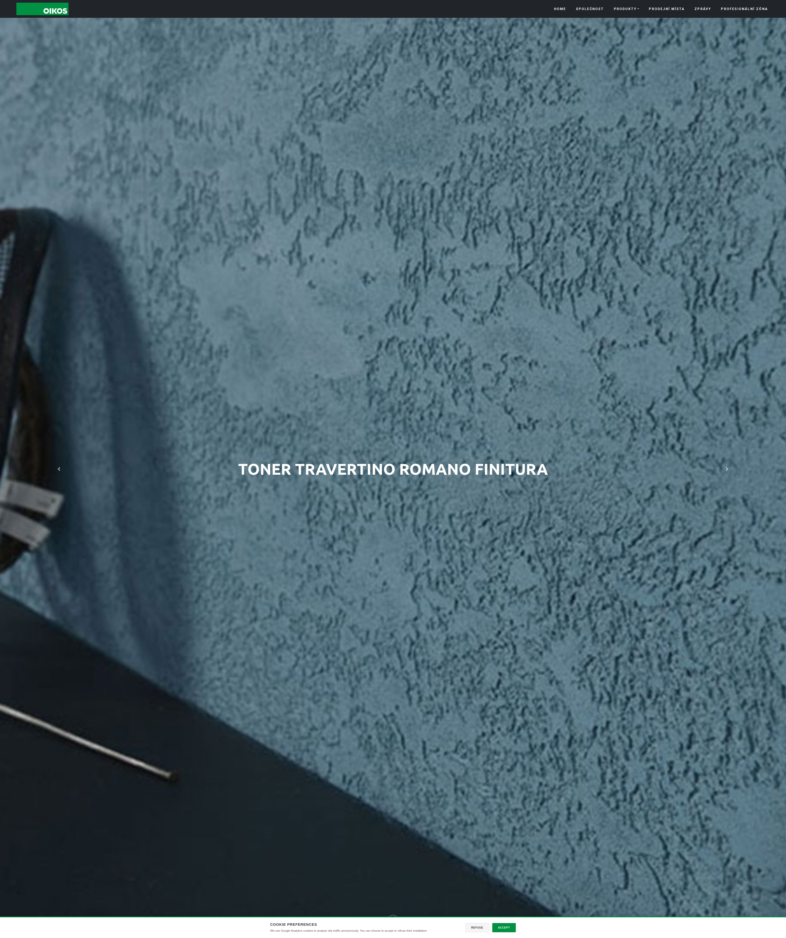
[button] (59, 469)
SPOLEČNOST (590, 9)
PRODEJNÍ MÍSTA (667, 9)
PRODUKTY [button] (625, 9)
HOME (560, 9)
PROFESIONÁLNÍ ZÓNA (744, 9)
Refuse (477, 927)
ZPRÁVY (703, 9)
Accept (504, 927)
